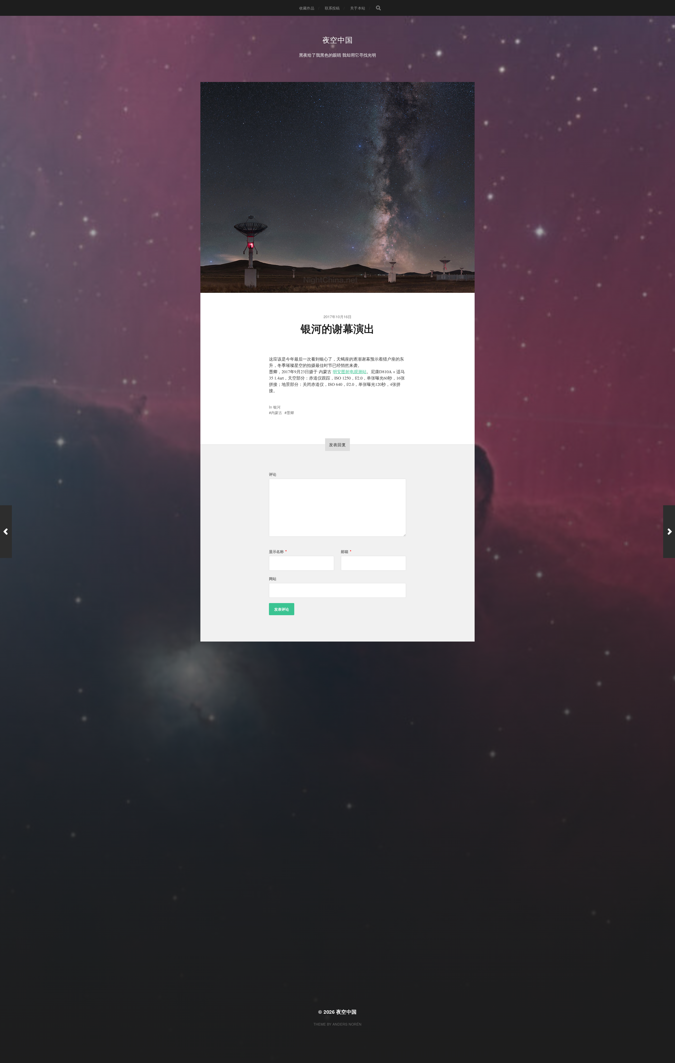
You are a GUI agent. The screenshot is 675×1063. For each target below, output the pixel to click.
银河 (277, 407)
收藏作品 (306, 8)
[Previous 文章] (6, 531)
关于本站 (357, 8)
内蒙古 (276, 412)
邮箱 (346, 551)
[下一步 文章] (669, 531)
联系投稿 (332, 8)
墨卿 (290, 412)
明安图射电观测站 (350, 371)
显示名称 (278, 551)
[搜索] (378, 8)
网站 (272, 578)
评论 (272, 474)
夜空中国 (337, 39)
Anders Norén (346, 1024)
